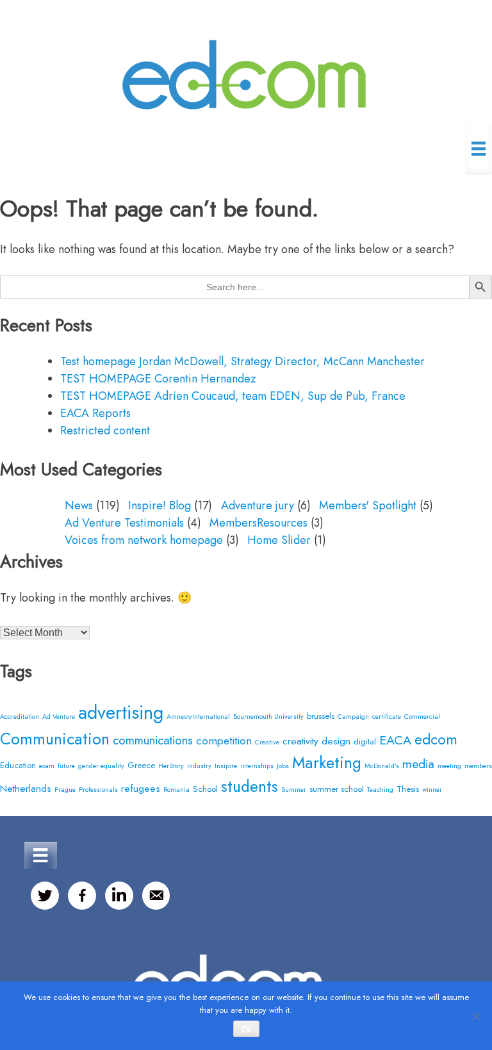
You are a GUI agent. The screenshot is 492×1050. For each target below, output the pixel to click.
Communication (55, 738)
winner (432, 789)
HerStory (171, 766)
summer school (336, 789)
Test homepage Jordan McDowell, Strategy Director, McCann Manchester (242, 361)
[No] (476, 1016)
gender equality (101, 766)
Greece (141, 765)
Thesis (408, 789)
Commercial (422, 716)
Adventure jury (257, 505)
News (79, 505)
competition (224, 740)
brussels (320, 716)
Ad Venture (58, 716)
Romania (176, 789)
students (249, 786)
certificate (386, 716)
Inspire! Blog (159, 505)
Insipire (226, 766)
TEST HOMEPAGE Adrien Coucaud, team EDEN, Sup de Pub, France (233, 396)
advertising (120, 712)
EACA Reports (95, 413)
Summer (293, 789)
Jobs (283, 766)
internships (257, 766)
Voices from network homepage (144, 540)
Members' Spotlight (367, 505)
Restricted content (105, 430)
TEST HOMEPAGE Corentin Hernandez (158, 378)
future (66, 766)
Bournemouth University (268, 716)
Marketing (326, 762)
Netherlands (25, 788)
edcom (435, 739)
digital (365, 741)
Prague (65, 789)
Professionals (98, 789)
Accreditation (19, 716)
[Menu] (478, 148)
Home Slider (279, 540)
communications (153, 740)
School (205, 789)
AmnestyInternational (198, 716)
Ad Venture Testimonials (124, 522)
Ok (246, 1029)
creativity (300, 741)
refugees (140, 788)
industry (199, 766)
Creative (267, 742)
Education (18, 765)
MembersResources (258, 522)
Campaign (353, 716)
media (418, 764)
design (336, 741)
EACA (395, 740)
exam (46, 766)
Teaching (380, 789)
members (478, 766)
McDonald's (382, 766)
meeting (449, 766)
